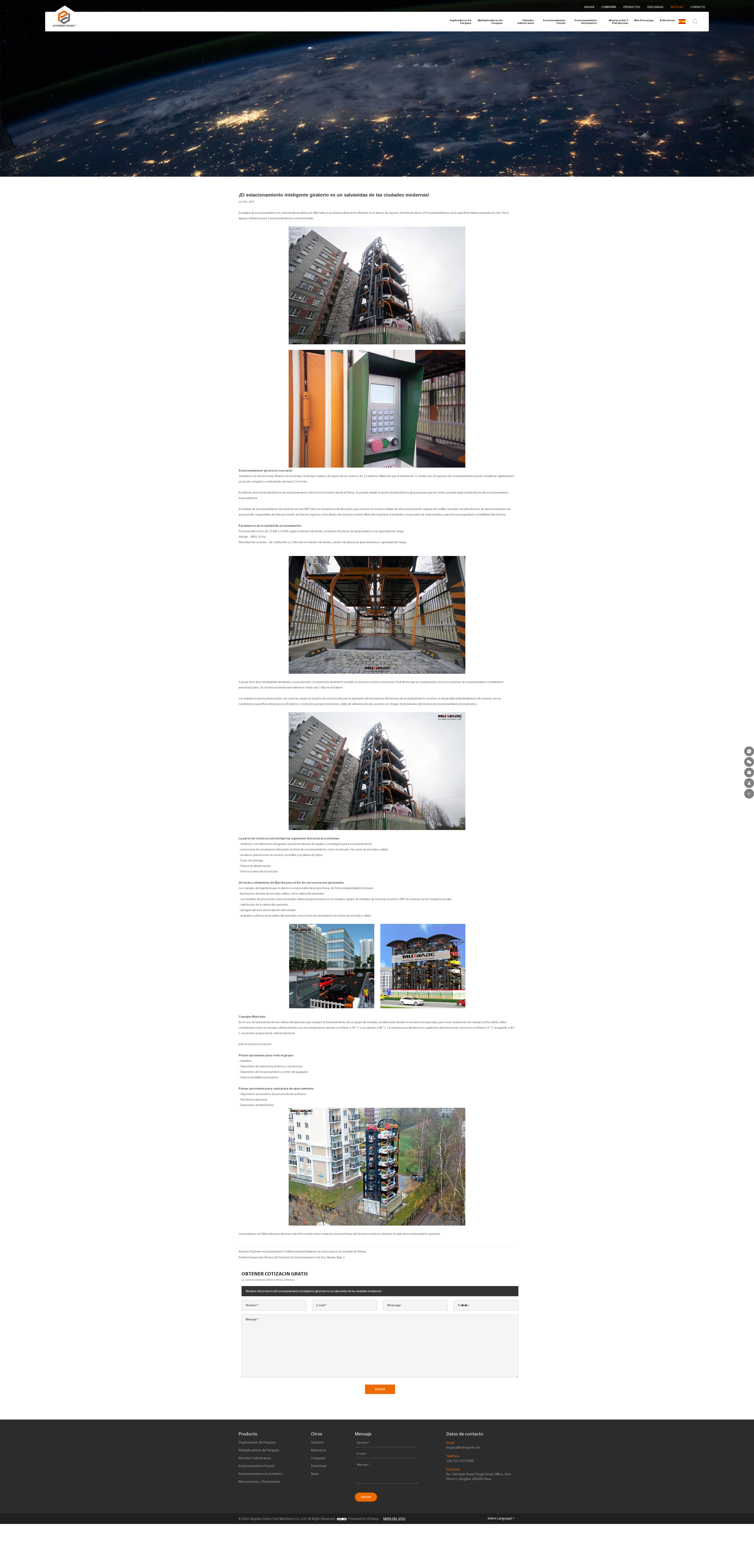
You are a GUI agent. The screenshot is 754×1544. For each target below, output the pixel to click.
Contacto (697, 7)
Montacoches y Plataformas (618, 21)
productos (631, 7)
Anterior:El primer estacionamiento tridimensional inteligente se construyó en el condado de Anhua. (302, 1251)
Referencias (667, 20)
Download (318, 1466)
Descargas (655, 7)
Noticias (677, 7)
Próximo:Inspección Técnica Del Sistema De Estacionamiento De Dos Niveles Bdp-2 (292, 1257)
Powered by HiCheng (363, 1519)
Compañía (608, 7)
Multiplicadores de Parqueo (490, 21)
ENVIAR (380, 1389)
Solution (317, 1442)
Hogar (589, 7)
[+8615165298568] (749, 751)
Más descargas (644, 20)
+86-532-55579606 (460, 1461)
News (315, 1474)
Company (318, 1458)
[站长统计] (342, 1519)
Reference (318, 1450)
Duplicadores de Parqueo (460, 21)
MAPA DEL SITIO (394, 1519)
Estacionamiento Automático (586, 21)
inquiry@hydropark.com (463, 1447)
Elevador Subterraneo (525, 21)
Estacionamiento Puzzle (554, 21)
